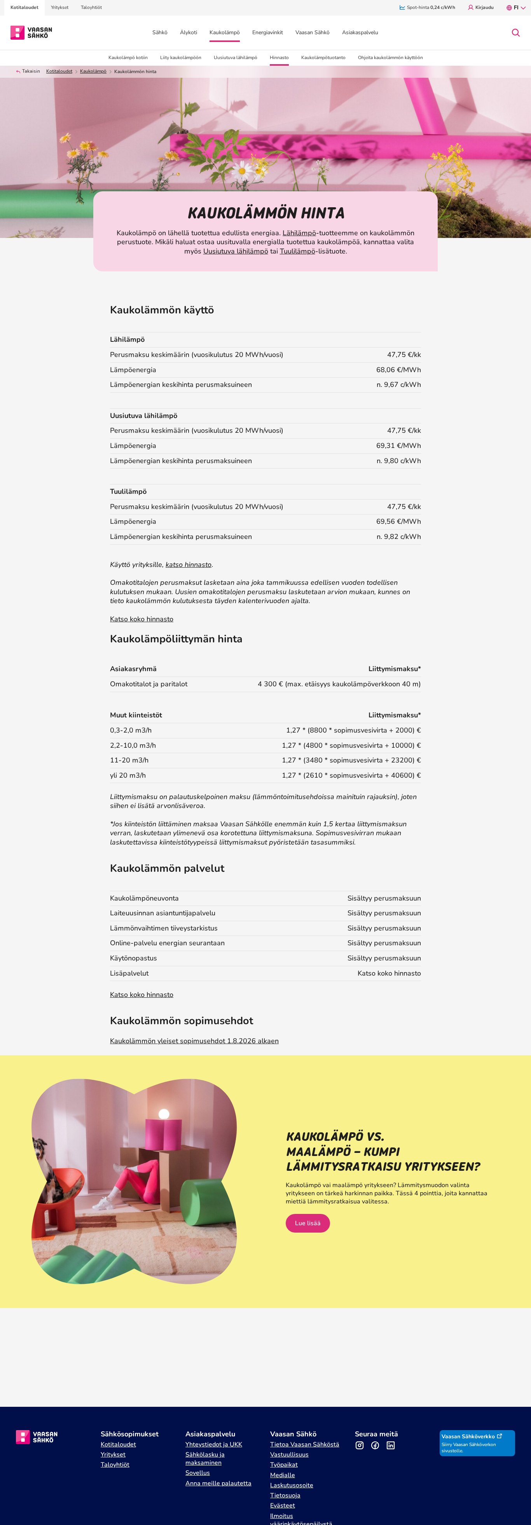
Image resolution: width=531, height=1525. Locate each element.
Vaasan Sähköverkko (468, 1436)
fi (516, 7)
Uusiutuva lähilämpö (235, 251)
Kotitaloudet (59, 71)
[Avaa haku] (516, 32)
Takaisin (31, 71)
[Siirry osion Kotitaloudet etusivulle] (31, 32)
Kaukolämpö (93, 71)
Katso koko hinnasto (141, 619)
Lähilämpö (299, 233)
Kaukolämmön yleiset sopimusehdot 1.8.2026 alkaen (194, 1041)
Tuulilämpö (297, 251)
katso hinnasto (188, 564)
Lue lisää (308, 1223)
